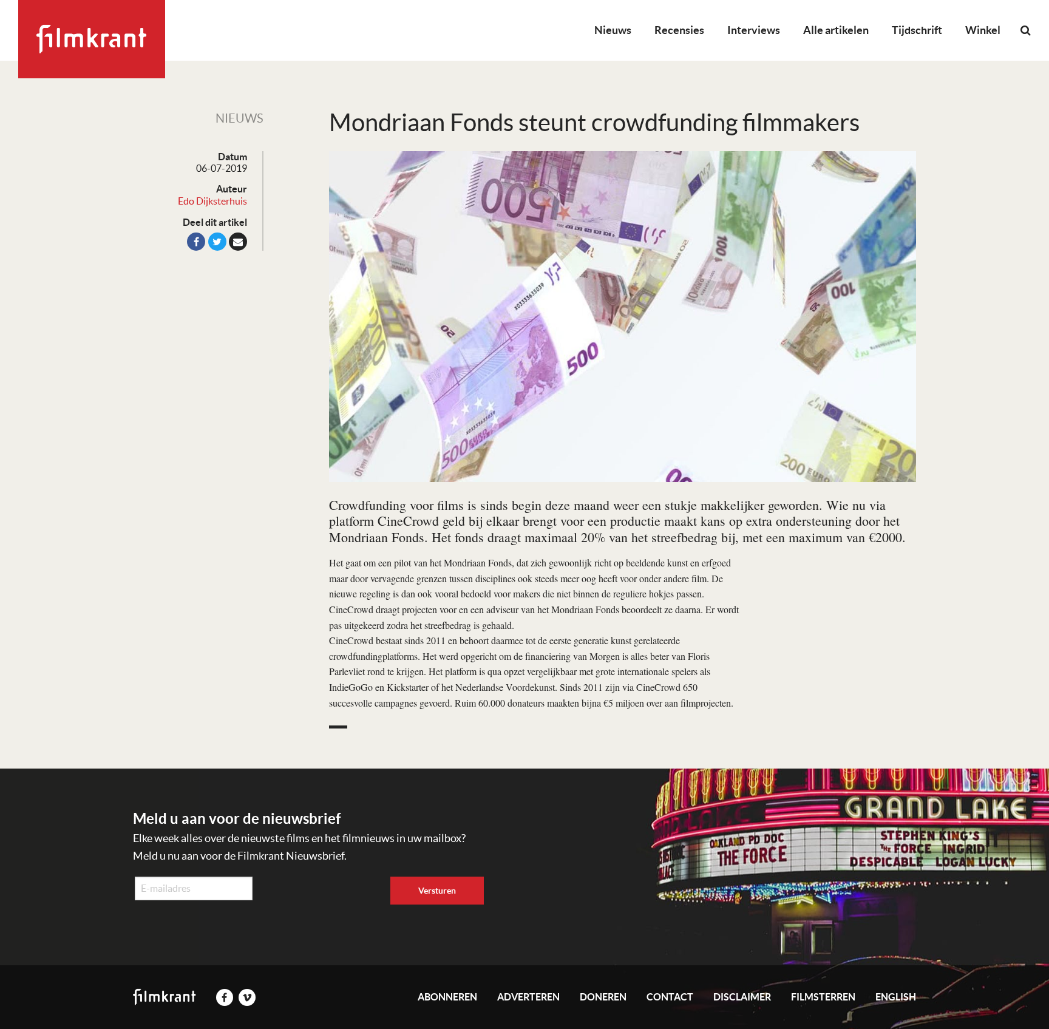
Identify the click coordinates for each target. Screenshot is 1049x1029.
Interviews (753, 30)
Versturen (437, 890)
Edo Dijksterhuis (212, 200)
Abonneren (447, 996)
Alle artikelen (836, 30)
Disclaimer (742, 996)
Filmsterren (823, 996)
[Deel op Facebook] (196, 242)
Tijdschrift (917, 30)
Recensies (679, 30)
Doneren (603, 996)
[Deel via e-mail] (238, 242)
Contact (670, 996)
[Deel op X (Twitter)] (217, 242)
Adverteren (528, 996)
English (895, 996)
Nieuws (612, 30)
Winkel (982, 30)
